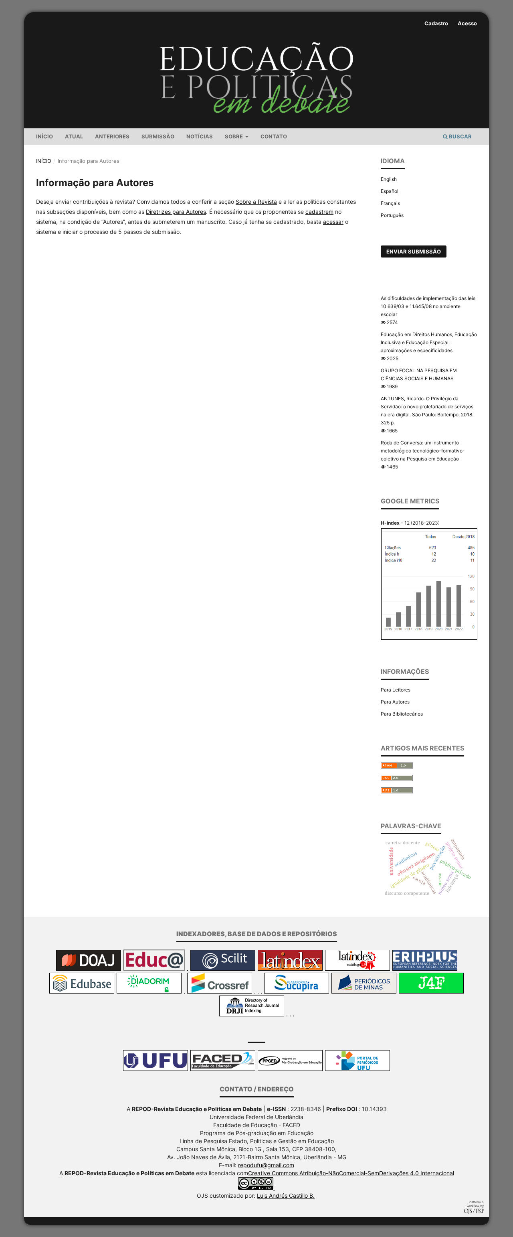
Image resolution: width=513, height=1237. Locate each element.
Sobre (234, 136)
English (389, 179)
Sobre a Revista (256, 201)
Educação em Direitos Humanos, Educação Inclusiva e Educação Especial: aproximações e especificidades (429, 342)
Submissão (157, 136)
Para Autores (395, 702)
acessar (333, 221)
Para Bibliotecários (402, 714)
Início (44, 136)
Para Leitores (395, 690)
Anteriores (112, 136)
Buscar (460, 136)
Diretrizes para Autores (176, 211)
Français (390, 203)
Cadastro (436, 23)
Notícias (199, 136)
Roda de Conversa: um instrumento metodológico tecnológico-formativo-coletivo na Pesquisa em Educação (423, 451)
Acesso (467, 23)
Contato (274, 136)
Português (392, 215)
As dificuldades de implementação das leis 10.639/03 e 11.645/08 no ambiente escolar (428, 306)
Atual (74, 136)
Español (389, 191)
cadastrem (319, 211)
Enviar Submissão (413, 251)
